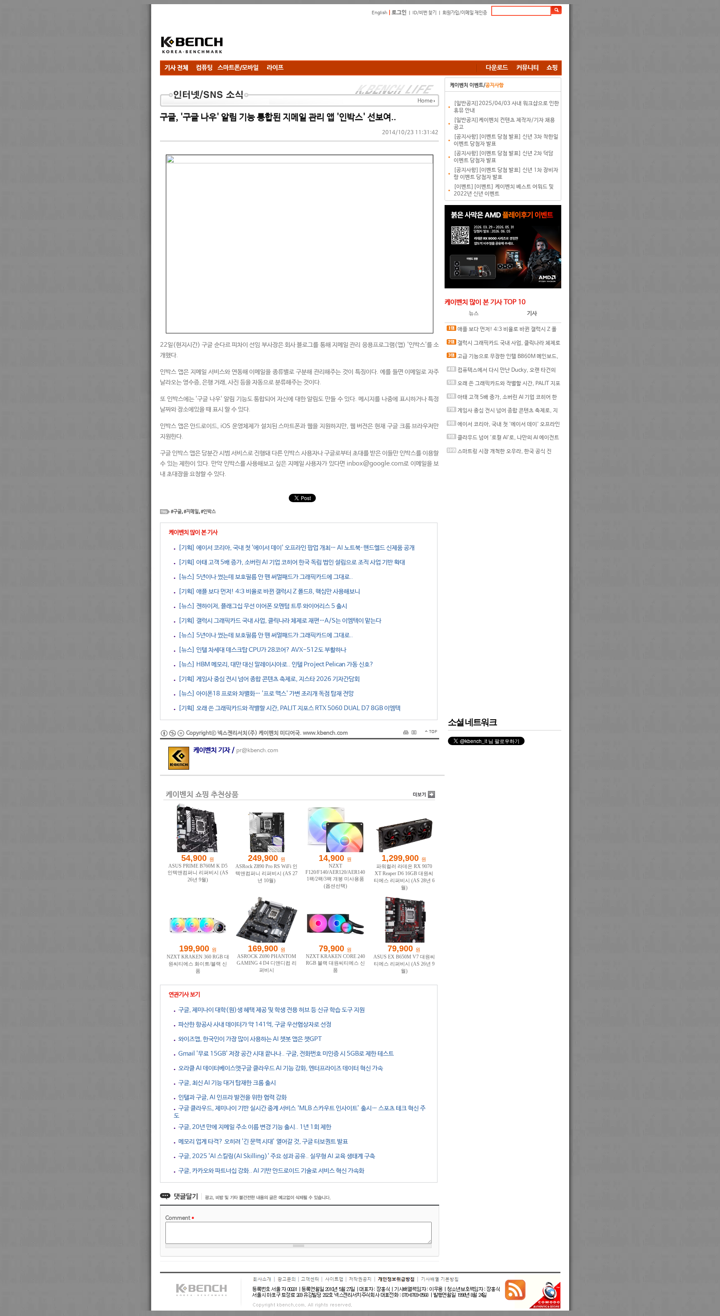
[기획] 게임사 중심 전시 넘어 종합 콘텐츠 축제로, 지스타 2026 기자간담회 (267, 679)
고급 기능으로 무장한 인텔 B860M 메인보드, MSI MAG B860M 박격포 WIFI (502, 358)
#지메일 (191, 511)
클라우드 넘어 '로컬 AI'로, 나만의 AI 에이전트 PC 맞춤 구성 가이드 (503, 440)
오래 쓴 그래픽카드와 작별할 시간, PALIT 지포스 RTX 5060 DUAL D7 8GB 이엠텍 (503, 385)
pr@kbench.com (257, 751)
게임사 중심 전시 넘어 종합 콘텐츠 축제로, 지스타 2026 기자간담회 (502, 413)
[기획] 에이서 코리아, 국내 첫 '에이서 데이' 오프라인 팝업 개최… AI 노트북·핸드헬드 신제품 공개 (295, 547)
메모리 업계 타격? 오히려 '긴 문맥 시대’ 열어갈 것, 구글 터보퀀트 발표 (261, 1141)
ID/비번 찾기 (424, 12)
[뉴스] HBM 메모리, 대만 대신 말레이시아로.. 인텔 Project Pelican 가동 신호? (274, 664)
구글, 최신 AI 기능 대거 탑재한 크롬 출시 (225, 1082)
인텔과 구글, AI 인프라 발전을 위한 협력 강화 (231, 1097)
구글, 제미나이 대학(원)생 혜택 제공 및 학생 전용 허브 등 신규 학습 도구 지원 (270, 1009)
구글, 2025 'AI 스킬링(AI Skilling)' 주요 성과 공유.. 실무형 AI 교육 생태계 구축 (275, 1156)
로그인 (399, 13)
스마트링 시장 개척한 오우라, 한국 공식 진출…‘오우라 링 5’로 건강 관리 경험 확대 (499, 453)
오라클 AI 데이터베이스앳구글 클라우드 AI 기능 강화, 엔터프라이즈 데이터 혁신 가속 (279, 1068)
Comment (179, 1218)
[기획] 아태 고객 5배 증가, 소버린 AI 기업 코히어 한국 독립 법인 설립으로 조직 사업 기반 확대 (290, 562)
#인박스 (208, 511)
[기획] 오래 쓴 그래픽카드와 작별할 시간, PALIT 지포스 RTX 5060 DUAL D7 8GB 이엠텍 (287, 708)
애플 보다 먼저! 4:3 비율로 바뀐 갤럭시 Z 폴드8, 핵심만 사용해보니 (502, 331)
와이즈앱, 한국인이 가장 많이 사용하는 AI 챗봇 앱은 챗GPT (248, 1039)
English (380, 12)
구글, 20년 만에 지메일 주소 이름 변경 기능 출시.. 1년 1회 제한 (253, 1127)
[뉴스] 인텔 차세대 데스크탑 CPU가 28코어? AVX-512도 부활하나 (260, 649)
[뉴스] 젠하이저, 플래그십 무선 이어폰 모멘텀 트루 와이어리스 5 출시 (261, 606)
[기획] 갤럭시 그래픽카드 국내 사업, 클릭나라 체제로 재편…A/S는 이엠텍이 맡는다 (278, 620)
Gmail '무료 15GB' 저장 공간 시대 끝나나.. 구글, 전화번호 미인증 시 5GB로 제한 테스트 (284, 1053)
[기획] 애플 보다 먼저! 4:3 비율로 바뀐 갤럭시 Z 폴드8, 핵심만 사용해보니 (267, 591)
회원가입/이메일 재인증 (464, 12)
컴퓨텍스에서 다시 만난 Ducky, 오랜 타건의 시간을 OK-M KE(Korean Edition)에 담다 (501, 372)
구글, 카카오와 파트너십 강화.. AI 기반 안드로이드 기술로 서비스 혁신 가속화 (269, 1170)
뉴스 (474, 313)
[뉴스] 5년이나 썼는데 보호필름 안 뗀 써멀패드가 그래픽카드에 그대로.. (264, 576)
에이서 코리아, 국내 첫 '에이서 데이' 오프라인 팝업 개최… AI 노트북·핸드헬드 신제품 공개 (503, 426)
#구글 (176, 511)
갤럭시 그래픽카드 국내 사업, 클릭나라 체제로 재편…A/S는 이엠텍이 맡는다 (503, 345)
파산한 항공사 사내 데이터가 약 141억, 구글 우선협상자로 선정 (253, 1024)
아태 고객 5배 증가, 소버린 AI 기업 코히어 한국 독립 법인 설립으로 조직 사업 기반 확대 (502, 399)
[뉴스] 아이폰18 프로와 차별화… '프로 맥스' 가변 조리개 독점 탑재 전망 (264, 693)
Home (425, 101)
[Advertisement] (410, 39)
